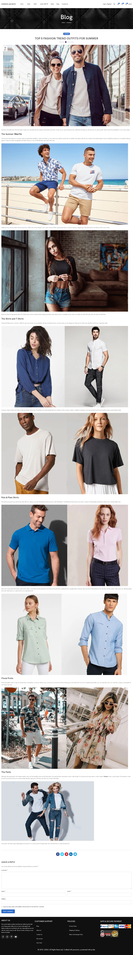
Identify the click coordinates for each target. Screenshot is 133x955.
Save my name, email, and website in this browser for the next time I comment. (23, 907)
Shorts (18, 134)
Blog (37, 926)
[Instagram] (7, 936)
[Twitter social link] (62, 854)
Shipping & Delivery (74, 930)
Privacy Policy (73, 926)
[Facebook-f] (3, 936)
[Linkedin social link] (71, 854)
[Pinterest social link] (66, 854)
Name (3, 891)
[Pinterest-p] (11, 936)
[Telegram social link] (75, 854)
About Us (38, 930)
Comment (4, 870)
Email (69, 891)
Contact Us (39, 934)
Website (3, 899)
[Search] (114, 4)
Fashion (69, 22)
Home (63, 22)
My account (39, 939)
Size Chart (39, 943)
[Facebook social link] (58, 854)
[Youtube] (15, 936)
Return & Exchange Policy (76, 934)
